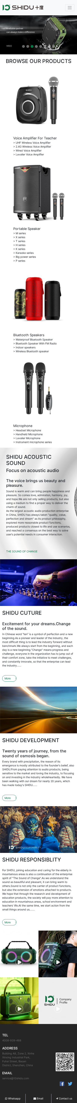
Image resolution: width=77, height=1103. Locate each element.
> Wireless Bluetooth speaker (31, 351)
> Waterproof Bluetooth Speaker (33, 339)
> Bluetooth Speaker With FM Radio (35, 343)
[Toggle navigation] (69, 7)
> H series (19, 245)
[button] (23, 46)
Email (39, 1098)
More (7, 678)
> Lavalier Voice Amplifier (28, 154)
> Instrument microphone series (32, 442)
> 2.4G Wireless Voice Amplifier (32, 146)
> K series (19, 248)
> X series (19, 237)
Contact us (65, 1098)
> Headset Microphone (27, 430)
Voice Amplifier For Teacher (35, 138)
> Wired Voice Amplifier (27, 150)
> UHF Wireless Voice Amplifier (31, 142)
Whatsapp (14, 1098)
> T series (19, 241)
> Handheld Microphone (28, 434)
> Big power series (24, 256)
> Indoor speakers (24, 347)
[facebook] (62, 1084)
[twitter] (70, 1084)
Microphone (22, 426)
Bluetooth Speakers (28, 335)
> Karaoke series (23, 252)
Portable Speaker (27, 229)
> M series (19, 233)
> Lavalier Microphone (26, 438)
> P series (19, 260)
